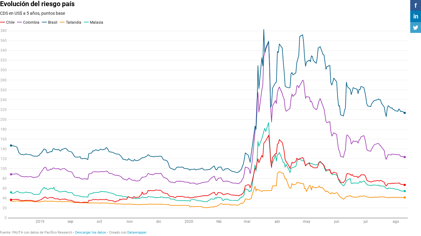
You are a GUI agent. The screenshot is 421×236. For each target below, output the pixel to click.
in (415, 16)
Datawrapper (137, 232)
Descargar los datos (90, 232)
